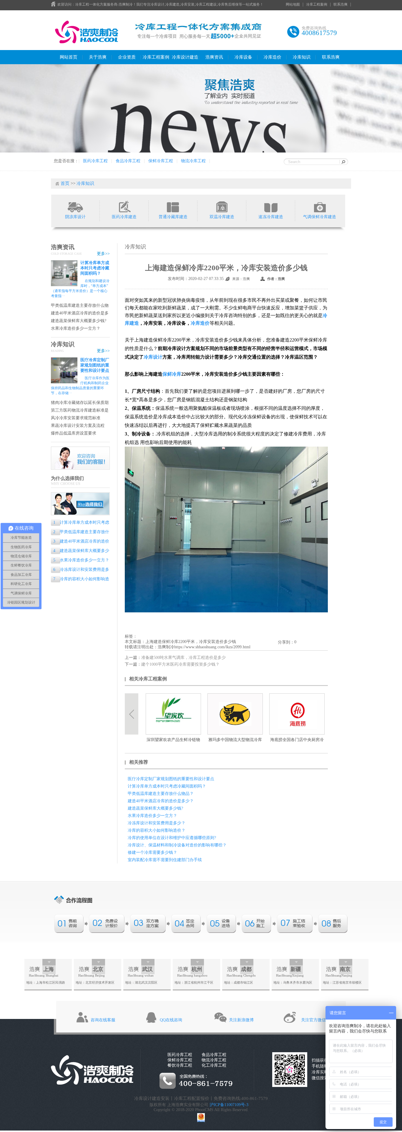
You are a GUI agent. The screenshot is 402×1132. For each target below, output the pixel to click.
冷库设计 (153, 356)
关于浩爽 (98, 57)
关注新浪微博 (241, 1020)
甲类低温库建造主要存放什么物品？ (80, 305)
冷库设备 (243, 57)
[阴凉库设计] (75, 206)
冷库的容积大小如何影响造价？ (80, 579)
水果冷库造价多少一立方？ (75, 328)
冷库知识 (301, 57)
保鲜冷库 (171, 374)
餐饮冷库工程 (179, 1065)
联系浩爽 (340, 4)
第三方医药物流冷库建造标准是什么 (80, 410)
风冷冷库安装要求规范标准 (75, 418)
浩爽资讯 (214, 57)
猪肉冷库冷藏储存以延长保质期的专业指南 (80, 402)
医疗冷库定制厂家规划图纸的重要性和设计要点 (94, 365)
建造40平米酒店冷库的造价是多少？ (80, 313)
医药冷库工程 (95, 161)
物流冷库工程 (193, 161)
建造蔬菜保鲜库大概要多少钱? (78, 321)
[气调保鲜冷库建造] (319, 206)
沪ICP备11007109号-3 (229, 1105)
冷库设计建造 (185, 57)
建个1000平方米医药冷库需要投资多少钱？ (180, 664)
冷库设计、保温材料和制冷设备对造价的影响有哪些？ (177, 845)
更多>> (103, 253)
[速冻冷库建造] (270, 206)
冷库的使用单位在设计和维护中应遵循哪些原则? (172, 838)
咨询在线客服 (103, 1020)
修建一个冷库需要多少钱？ (152, 852)
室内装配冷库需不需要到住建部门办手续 (165, 860)
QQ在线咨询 (171, 1020)
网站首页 (68, 57)
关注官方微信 (313, 1020)
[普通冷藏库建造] (173, 206)
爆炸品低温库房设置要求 (73, 433)
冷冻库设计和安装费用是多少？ (80, 570)
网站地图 (293, 4)
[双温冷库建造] (221, 206)
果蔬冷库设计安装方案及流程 (77, 425)
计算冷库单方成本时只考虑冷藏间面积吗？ (94, 268)
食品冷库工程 (128, 161)
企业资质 (127, 57)
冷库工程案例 (316, 4)
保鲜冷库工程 (160, 161)
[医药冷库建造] (124, 206)
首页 (65, 183)
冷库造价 (272, 57)
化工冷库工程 (214, 1065)
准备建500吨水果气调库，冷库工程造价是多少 (183, 657)
